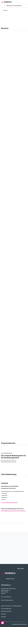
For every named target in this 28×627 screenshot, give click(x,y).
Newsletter (3, 616)
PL (14, 461)
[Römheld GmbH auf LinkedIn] (21, 578)
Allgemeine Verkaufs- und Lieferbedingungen (11, 606)
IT (11, 461)
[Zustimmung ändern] (2, 622)
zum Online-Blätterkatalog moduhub (9, 502)
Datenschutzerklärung (6, 611)
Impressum (3, 614)
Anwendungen (20, 546)
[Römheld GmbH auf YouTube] (17, 578)
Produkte (5, 10)
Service (23, 550)
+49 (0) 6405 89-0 (7, 597)
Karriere (22, 541)
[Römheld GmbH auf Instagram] (26, 578)
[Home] (6, 2)
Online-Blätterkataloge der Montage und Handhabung (13, 510)
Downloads (21, 555)
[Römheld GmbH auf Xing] (23, 578)
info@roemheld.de (9, 600)
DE (2, 461)
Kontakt (23, 559)
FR (8, 461)
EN (5, 461)
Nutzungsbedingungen (6, 608)
